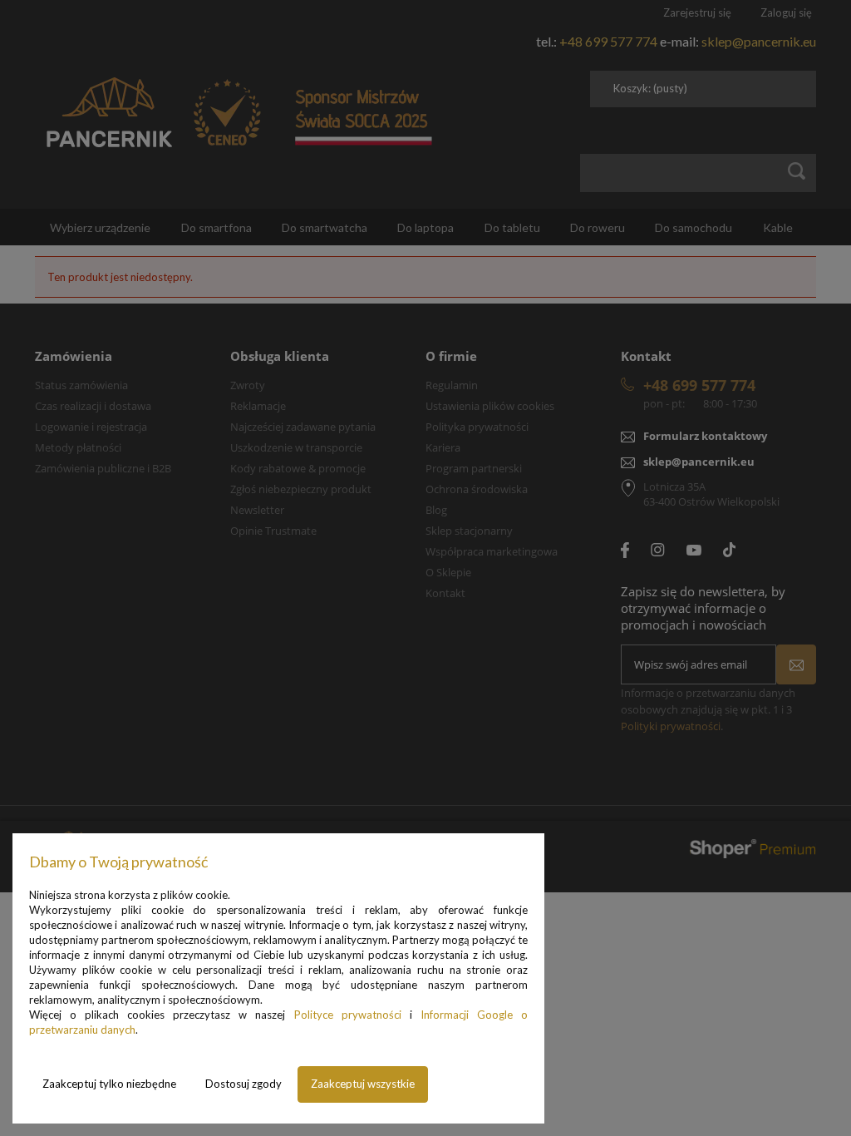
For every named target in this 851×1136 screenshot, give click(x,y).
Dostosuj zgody (243, 1083)
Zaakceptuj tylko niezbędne (109, 1083)
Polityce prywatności (347, 1014)
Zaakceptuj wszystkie (363, 1083)
